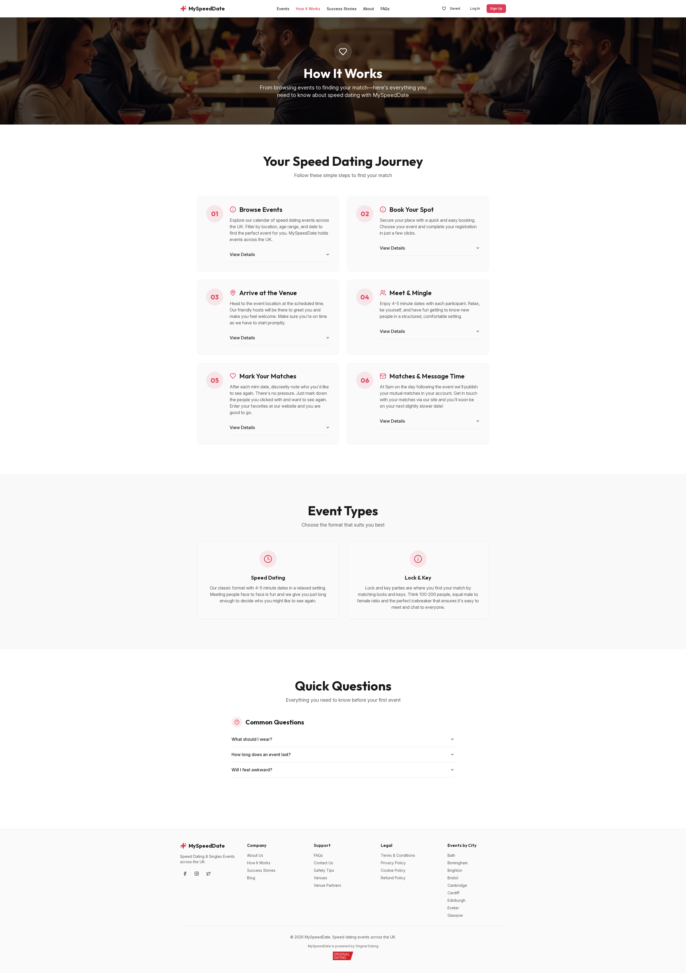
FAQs (318, 855)
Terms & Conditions (398, 855)
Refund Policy (393, 878)
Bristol (453, 878)
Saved (455, 8)
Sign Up (496, 8)
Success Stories (261, 870)
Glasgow (455, 915)
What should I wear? (252, 739)
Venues (320, 878)
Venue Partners (327, 885)
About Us (255, 855)
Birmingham (458, 863)
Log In (475, 8)
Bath (451, 855)
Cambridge (457, 885)
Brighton (455, 870)
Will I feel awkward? (252, 769)
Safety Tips (324, 870)
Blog (251, 878)
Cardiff (453, 893)
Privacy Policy (393, 863)
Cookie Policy (393, 870)
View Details (242, 254)
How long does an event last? (261, 754)
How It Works (258, 863)
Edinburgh (456, 900)
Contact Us (323, 863)
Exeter (453, 908)
